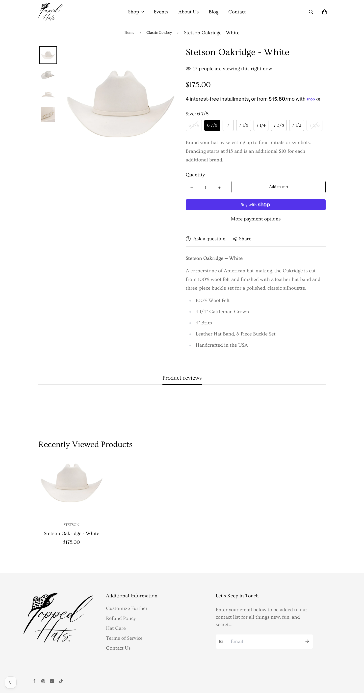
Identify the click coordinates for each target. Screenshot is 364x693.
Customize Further (127, 608)
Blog (213, 12)
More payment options (256, 219)
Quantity (195, 175)
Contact (237, 12)
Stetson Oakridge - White (71, 533)
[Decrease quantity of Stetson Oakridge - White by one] (191, 187)
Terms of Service (124, 638)
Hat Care (116, 628)
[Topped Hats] (50, 12)
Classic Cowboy (159, 32)
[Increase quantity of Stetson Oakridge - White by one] (219, 187)
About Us (188, 12)
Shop (133, 12)
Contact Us (118, 648)
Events (161, 12)
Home (129, 32)
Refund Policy (121, 618)
